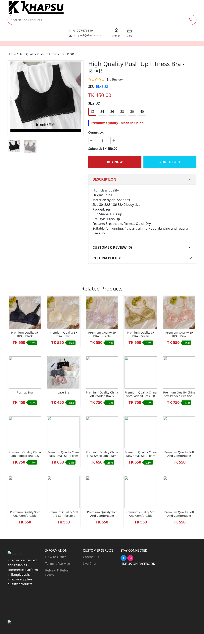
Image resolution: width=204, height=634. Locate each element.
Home (12, 54)
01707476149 (83, 30)
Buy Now (115, 162)
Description (104, 179)
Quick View (24, 325)
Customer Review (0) (112, 247)
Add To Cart (169, 162)
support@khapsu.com (88, 35)
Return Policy (106, 258)
